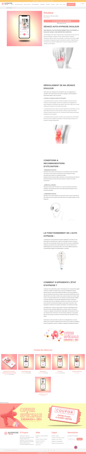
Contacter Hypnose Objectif (41, 439)
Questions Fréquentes (40, 441)
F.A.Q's (61, 4)
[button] (75, 447)
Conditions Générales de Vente (58, 437)
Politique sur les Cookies (57, 439)
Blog (64, 4)
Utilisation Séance (39, 442)
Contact (57, 4)
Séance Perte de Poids (19, 4)
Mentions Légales (55, 435)
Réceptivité (48, 4)
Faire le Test (38, 444)
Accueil (12, 4)
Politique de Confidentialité (57, 441)
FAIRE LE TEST (71, 4)
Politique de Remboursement (58, 443)
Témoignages (42, 4)
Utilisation (53, 4)
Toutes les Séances (27, 4)
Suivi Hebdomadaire (35, 4)
